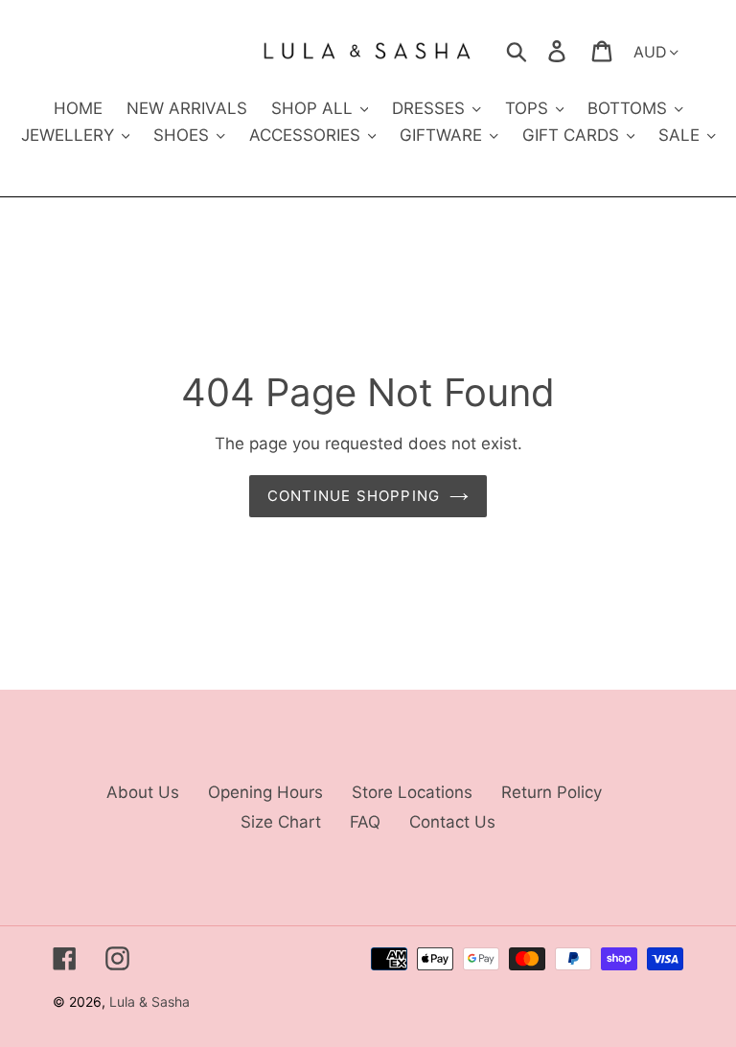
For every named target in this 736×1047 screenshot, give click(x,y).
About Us (142, 792)
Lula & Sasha (149, 1001)
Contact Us (452, 821)
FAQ (365, 821)
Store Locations (412, 792)
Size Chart (281, 821)
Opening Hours (265, 792)
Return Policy (551, 792)
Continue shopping (353, 496)
